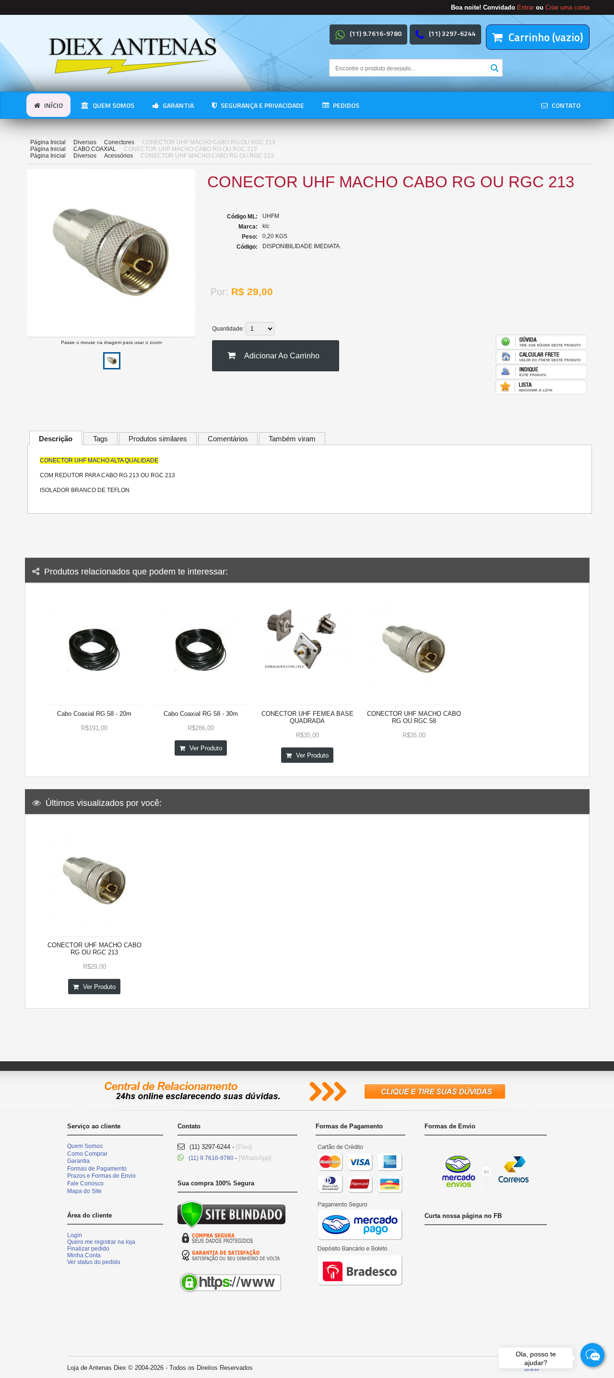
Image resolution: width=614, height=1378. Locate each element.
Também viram (292, 439)
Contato (565, 105)
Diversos (84, 142)
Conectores (119, 142)
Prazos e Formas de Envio (101, 1175)
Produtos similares (158, 439)
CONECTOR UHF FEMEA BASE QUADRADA (307, 717)
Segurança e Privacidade (261, 105)
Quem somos (112, 105)
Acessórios (118, 155)
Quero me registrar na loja (101, 1242)
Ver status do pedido (93, 1262)
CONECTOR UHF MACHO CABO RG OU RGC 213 (94, 949)
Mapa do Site (84, 1191)
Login (74, 1235)
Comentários (228, 439)
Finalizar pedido (88, 1248)
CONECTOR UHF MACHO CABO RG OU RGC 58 (414, 717)
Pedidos (345, 105)
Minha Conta (84, 1255)
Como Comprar (87, 1153)
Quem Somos (85, 1146)
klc (266, 226)
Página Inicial (48, 142)
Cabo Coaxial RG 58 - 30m (201, 713)
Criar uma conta (567, 7)
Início (53, 105)
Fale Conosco (85, 1183)
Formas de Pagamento (97, 1168)
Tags (100, 439)
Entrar (525, 7)
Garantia (177, 105)
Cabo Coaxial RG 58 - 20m (94, 713)
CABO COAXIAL (94, 149)
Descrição (55, 439)
